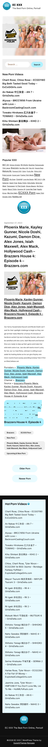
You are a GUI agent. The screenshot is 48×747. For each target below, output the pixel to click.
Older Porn (24, 468)
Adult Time (13, 183)
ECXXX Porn (26, 192)
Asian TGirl (40, 193)
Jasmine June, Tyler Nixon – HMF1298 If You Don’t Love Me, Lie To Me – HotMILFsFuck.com (23, 685)
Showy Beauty (31, 186)
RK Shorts (24, 165)
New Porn (11, 438)
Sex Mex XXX (23, 168)
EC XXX (17, 5)
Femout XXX (17, 171)
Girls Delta (31, 183)
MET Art (5, 165)
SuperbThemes (20, 743)
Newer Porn (25, 478)
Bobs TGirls (22, 183)
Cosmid (19, 179)
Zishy (24, 171)
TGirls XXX (38, 171)
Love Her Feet (31, 189)
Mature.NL (7, 171)
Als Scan (12, 179)
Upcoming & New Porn (16, 453)
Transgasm (11, 186)
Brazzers (15, 168)
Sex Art (31, 168)
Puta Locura (6, 175)
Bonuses (31, 743)
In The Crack (20, 186)
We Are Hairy (12, 193)
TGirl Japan (6, 168)
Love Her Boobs (28, 179)
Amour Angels (15, 165)
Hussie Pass (39, 168)
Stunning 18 (21, 189)
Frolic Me (30, 171)
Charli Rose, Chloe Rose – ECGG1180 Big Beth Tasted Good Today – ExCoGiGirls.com (23, 84)
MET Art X (38, 179)
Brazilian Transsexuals (36, 165)
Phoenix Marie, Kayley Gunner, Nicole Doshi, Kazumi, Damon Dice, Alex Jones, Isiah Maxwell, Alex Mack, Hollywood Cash (23, 372)
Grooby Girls (7, 197)
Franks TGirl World (26, 175)
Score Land (16, 175)
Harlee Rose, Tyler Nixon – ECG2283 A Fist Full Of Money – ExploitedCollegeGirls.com (23, 673)
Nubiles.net (17, 197)
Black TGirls (12, 189)
